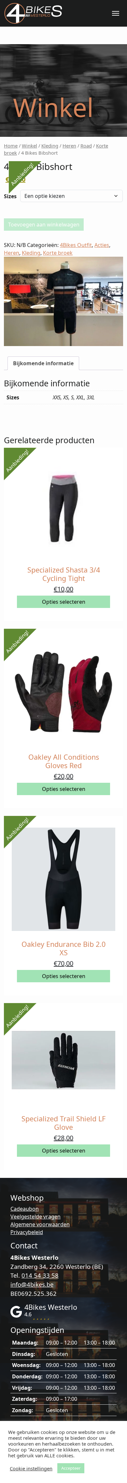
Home (11, 145)
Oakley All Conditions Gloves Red (63, 761)
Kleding (49, 145)
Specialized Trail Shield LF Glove (63, 1123)
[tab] (43, 363)
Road (86, 145)
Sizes (10, 196)
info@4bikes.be (31, 1284)
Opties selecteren (63, 601)
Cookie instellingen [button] (31, 1468)
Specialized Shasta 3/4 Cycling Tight (63, 574)
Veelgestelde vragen (35, 1216)
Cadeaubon (24, 1208)
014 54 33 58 (40, 1275)
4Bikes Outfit (76, 245)
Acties (101, 245)
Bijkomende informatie (43, 363)
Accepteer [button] (70, 1468)
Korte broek (58, 252)
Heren (69, 145)
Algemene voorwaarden (40, 1224)
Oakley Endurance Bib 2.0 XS (63, 948)
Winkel (29, 145)
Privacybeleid (26, 1232)
